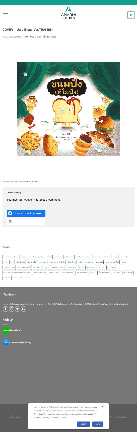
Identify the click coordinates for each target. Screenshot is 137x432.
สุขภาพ (47, 267)
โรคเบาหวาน (25, 278)
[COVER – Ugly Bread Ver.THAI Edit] (68, 108)
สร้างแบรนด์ (37, 267)
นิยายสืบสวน (21, 262)
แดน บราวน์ (116, 272)
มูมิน (80, 262)
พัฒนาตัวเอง (72, 262)
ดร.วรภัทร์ (107, 257)
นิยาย (12, 262)
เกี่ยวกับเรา (16, 417)
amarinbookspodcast (10, 257)
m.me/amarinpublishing (20, 342)
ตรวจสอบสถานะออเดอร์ (111, 417)
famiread (23, 257)
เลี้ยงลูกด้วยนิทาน (103, 272)
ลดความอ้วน (89, 262)
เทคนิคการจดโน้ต (67, 272)
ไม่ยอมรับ (84, 424)
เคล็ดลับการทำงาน (40, 272)
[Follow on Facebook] (5, 309)
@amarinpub (15, 330)
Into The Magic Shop (37, 257)
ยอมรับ (98, 424)
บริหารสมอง (42, 262)
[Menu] (6, 11)
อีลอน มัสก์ (101, 267)
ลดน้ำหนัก (99, 262)
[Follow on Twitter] (17, 309)
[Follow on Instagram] (11, 309)
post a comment (32, 181)
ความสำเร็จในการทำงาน (82, 257)
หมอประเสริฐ (72, 267)
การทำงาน (58, 257)
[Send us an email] (23, 309)
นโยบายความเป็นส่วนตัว (58, 417)
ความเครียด (97, 257)
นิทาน (5, 262)
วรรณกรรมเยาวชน (9, 267)
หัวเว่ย (81, 267)
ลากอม (124, 262)
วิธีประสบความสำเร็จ (24, 267)
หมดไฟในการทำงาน (58, 267)
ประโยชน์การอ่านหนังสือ (57, 262)
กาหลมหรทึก (68, 257)
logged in (29, 199)
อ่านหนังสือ (110, 267)
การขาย (49, 257)
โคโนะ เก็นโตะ (127, 272)
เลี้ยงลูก (93, 272)
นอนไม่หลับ (124, 257)
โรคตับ (16, 278)
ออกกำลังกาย (90, 267)
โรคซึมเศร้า (7, 278)
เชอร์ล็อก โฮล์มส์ (54, 272)
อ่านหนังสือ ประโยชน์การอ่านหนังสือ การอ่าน (17, 272)
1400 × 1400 (29, 36)
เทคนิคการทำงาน (82, 272)
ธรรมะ (115, 257)
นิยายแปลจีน (32, 262)
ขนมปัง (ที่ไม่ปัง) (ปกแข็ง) (46, 36)
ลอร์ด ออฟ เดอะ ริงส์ (112, 262)
